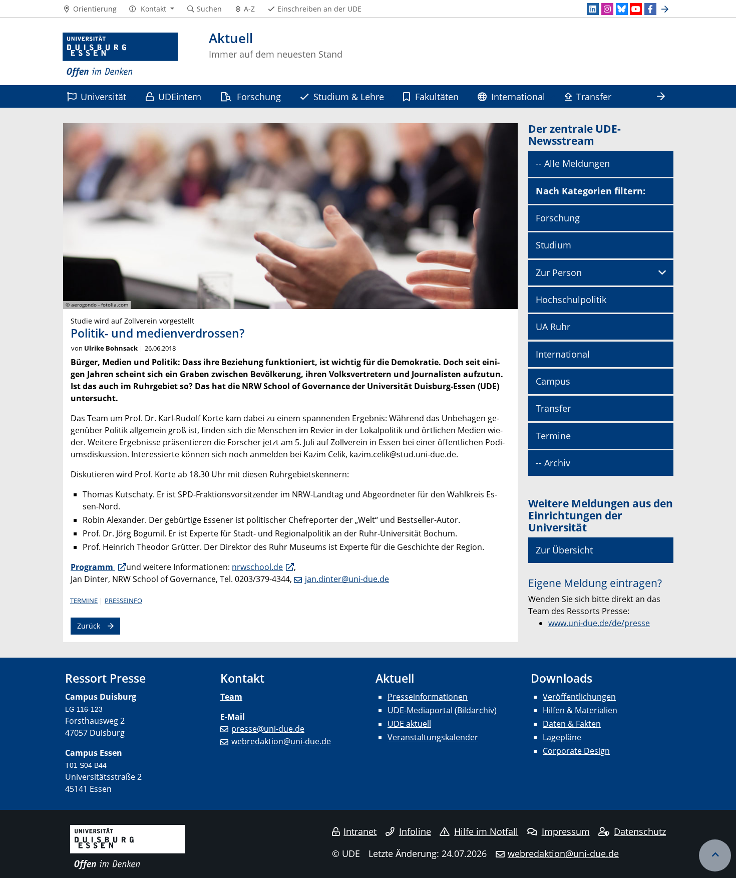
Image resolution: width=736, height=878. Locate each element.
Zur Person (559, 272)
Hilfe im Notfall (486, 831)
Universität (103, 96)
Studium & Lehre (348, 96)
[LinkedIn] (593, 9)
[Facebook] (650, 9)
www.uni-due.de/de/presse (599, 623)
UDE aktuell (409, 723)
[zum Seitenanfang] (715, 855)
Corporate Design (576, 750)
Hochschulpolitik (571, 300)
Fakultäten (437, 96)
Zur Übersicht (564, 550)
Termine (84, 600)
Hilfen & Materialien (580, 710)
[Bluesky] (622, 9)
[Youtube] (636, 9)
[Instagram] (607, 9)
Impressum (566, 831)
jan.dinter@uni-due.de (347, 578)
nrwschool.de (257, 566)
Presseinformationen (428, 696)
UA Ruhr (553, 327)
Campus (553, 381)
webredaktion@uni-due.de (281, 741)
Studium (553, 245)
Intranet (360, 831)
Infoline (415, 831)
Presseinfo (123, 600)
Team (231, 696)
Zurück (88, 626)
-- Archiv (553, 463)
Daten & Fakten (572, 723)
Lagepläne (562, 737)
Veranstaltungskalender (433, 737)
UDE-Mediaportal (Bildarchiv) (442, 710)
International (518, 96)
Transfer (593, 96)
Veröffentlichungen (579, 696)
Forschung (259, 96)
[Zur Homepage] (120, 55)
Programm (93, 566)
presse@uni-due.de (267, 728)
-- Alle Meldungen (573, 163)
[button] (151, 9)
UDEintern (179, 96)
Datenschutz (640, 831)
